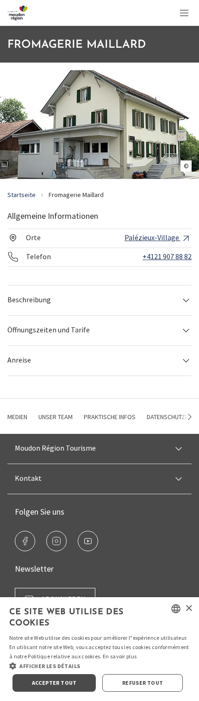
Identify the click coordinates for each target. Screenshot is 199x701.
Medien (17, 417)
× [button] (188, 608)
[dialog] (99, 649)
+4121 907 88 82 (167, 256)
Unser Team (55, 417)
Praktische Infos (110, 417)
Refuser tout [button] (142, 682)
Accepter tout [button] (54, 682)
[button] (99, 300)
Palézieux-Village (152, 237)
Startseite (21, 195)
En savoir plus (120, 656)
